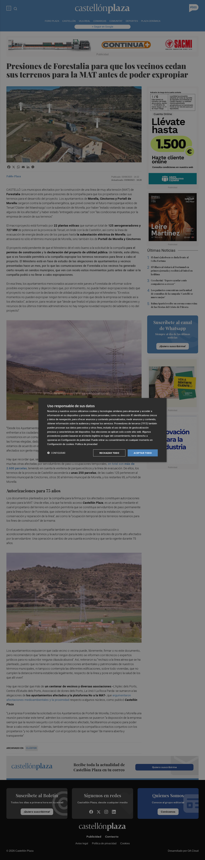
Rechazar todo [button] (109, 452)
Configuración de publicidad (75, 440)
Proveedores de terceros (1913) (131, 423)
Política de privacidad (86, 444)
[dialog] (102, 430)
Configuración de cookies (60, 444)
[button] (56, 453)
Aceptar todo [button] (143, 452)
